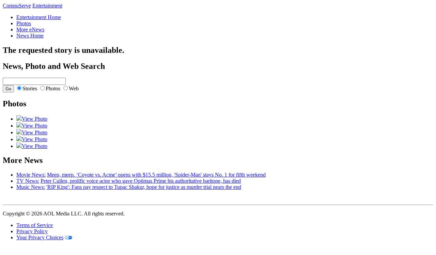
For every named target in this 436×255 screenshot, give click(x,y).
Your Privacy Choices (39, 237)
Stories (29, 88)
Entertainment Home (38, 17)
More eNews (30, 29)
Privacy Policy (32, 231)
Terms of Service (34, 225)
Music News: (30, 187)
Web (74, 88)
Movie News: (31, 175)
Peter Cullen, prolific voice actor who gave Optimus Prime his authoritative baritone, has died (141, 181)
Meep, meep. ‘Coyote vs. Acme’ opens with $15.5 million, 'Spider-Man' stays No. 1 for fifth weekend (156, 175)
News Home (30, 36)
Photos (23, 23)
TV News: (27, 181)
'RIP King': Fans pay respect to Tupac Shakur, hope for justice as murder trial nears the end (143, 187)
